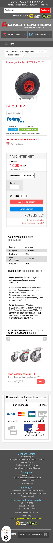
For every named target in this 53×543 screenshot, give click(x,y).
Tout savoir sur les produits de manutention (27, 490)
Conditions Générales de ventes (27, 465)
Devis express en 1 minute (32, 223)
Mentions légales (27, 457)
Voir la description (14, 113)
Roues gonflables (17, 144)
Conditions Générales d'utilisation (27, 468)
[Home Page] (7, 51)
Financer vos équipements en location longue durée (27, 493)
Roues (32, 333)
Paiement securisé (27, 496)
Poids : (13, 183)
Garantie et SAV (27, 483)
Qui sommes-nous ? (27, 475)
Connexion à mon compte (19, 15)
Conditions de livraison (27, 481)
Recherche (45, 10)
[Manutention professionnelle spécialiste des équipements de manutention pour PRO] (26, 24)
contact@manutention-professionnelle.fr (27, 518)
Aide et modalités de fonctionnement (27, 478)
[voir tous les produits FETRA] (15, 120)
